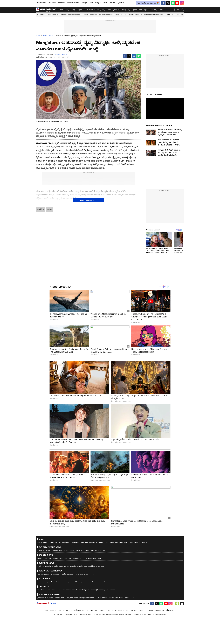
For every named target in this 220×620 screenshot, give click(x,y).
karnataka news (73, 542)
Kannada (61, 3)
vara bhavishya (77, 582)
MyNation (120, 3)
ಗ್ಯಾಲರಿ (80, 10)
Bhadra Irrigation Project (70, 15)
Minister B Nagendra (89, 15)
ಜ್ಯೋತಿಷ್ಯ (101, 10)
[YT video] (177, 3)
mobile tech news (67, 574)
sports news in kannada (46, 558)
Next (182, 14)
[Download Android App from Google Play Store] (177, 603)
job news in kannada (45, 598)
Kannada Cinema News (46, 550)
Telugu (84, 3)
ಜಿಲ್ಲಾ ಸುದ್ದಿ (126, 10)
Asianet (46, 603)
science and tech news (85, 574)
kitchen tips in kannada (106, 590)
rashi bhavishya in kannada (47, 582)
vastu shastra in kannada (93, 582)
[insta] (182, 3)
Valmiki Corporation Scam (109, 15)
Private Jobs (59, 598)
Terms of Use (71, 610)
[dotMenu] (161, 9)
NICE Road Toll (53, 15)
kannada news (42, 542)
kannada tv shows (98, 550)
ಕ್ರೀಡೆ (135, 10)
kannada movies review (65, 550)
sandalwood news (82, 550)
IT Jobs (135, 598)
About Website (50, 610)
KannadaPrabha (73, 3)
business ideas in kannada (94, 566)
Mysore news (99, 542)
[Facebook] (163, 3)
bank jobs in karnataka (74, 598)
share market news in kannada (70, 566)
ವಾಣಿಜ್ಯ (153, 10)
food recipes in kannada (68, 590)
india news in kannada (114, 542)
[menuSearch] (183, 10)
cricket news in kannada (66, 558)
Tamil (91, 3)
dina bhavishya (64, 582)
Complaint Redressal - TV (135, 610)
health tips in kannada (87, 590)
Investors (171, 610)
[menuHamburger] (178, 9)
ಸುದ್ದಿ (73, 10)
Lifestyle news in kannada (47, 590)
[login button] (174, 9)
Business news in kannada (47, 566)
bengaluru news (87, 542)
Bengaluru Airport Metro (153, 15)
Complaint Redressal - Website (112, 610)
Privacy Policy (82, 610)
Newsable (52, 3)
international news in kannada (135, 542)
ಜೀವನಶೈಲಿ (143, 10)
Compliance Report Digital (157, 610)
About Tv (61, 610)
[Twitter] (168, 3)
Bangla (98, 3)
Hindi (105, 3)
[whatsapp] (173, 3)
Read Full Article (88, 200)
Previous (178, 14)
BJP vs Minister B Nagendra (131, 15)
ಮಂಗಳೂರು (40, 209)
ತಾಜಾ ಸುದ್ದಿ (64, 10)
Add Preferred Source (146, 3)
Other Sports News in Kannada (89, 558)
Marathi (112, 3)
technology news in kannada (48, 574)
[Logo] (47, 9)
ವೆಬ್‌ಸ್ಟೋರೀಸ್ (113, 10)
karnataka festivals (111, 582)
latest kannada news (58, 542)
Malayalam (41, 3)
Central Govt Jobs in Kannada (120, 598)
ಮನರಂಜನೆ (90, 10)
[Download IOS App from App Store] (182, 603)
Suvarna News (61, 55)
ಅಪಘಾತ (49, 209)
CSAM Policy (93, 610)
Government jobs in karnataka (95, 598)
